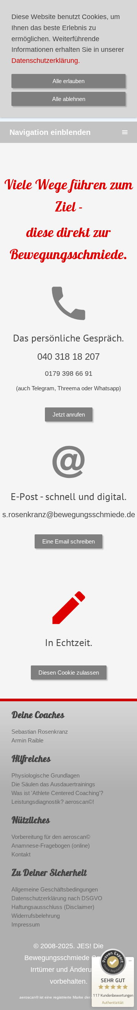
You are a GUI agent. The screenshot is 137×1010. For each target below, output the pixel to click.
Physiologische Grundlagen (45, 775)
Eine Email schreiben (68, 541)
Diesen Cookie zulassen (68, 672)
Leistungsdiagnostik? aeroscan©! (52, 801)
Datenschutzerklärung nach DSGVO (56, 898)
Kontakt (20, 854)
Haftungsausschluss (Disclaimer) (52, 907)
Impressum (25, 924)
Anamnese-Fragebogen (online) (50, 845)
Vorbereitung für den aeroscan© (50, 837)
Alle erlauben (68, 81)
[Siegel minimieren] (130, 961)
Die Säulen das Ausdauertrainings (53, 784)
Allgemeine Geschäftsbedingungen (54, 889)
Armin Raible (27, 740)
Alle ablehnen (68, 99)
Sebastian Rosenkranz (39, 731)
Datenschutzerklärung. (45, 60)
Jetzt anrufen (69, 414)
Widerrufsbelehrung (35, 915)
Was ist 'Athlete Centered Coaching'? (57, 793)
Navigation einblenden (50, 132)
